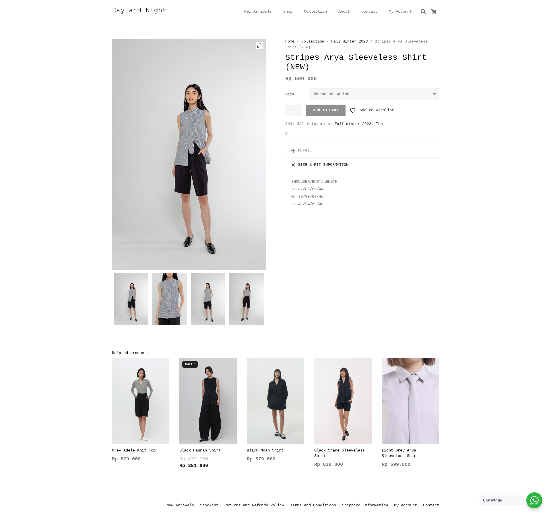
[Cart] (434, 11)
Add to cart (325, 110)
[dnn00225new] (208, 300)
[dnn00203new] (246, 300)
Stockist (209, 505)
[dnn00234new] (131, 300)
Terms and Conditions (313, 505)
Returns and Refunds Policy (254, 505)
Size (289, 94)
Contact (431, 505)
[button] (296, 11)
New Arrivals (180, 505)
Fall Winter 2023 (349, 42)
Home (289, 42)
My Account (405, 505)
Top (379, 124)
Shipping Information (365, 505)
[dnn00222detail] (169, 300)
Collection (312, 42)
